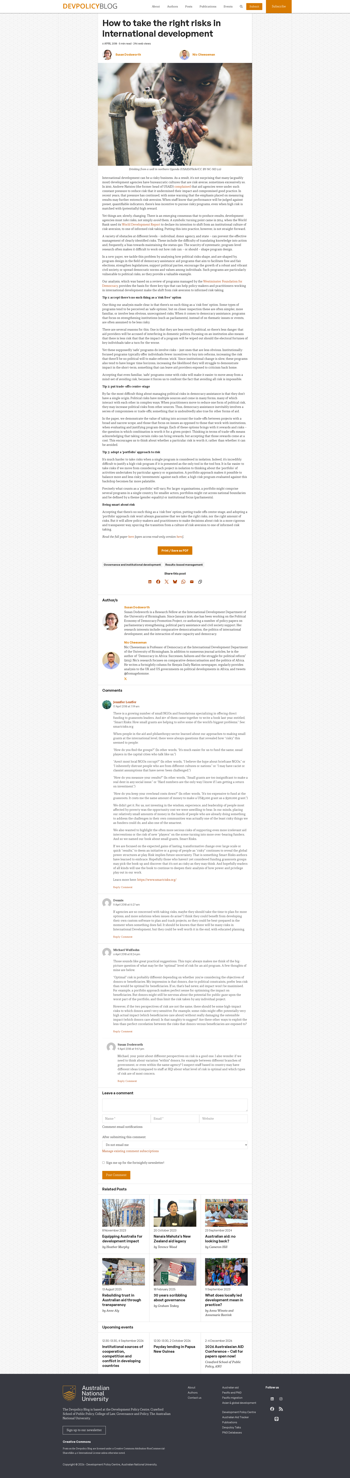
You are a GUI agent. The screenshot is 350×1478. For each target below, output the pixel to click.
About (156, 6)
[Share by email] (192, 582)
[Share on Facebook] (158, 582)
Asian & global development (239, 1402)
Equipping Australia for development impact (122, 1238)
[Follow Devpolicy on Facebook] (272, 1409)
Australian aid (230, 1387)
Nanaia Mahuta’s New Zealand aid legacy (172, 1238)
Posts (188, 6)
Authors (172, 6)
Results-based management (184, 564)
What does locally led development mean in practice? (224, 1300)
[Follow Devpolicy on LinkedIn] (272, 1399)
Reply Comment (122, 887)
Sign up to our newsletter (84, 1430)
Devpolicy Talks (231, 1427)
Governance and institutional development (132, 564)
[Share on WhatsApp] (183, 582)
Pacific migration (232, 1397)
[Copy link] (200, 582)
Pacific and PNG (232, 1392)
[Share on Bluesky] (175, 582)
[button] (241, 6)
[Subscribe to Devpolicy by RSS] (281, 1409)
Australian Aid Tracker (235, 1417)
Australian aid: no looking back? (220, 1238)
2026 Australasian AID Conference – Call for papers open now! (224, 1351)
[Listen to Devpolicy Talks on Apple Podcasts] (277, 1419)
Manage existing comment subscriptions (130, 1151)
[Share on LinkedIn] (150, 582)
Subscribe (279, 6)
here (131, 537)
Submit (254, 6)
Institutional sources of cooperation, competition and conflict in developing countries (122, 1356)
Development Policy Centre (239, 1412)
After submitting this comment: (124, 1137)
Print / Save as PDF (175, 550)
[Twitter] (125, 679)
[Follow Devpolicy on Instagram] (281, 1399)
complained (182, 187)
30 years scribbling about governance (170, 1297)
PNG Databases (232, 1432)
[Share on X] (167, 582)
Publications (208, 6)
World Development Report (141, 224)
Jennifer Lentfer (124, 702)
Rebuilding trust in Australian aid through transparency (121, 1300)
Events (228, 6)
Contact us (194, 1397)
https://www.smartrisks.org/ (156, 880)
